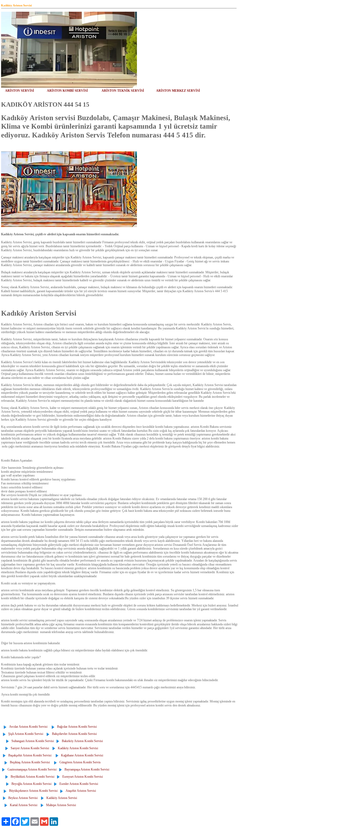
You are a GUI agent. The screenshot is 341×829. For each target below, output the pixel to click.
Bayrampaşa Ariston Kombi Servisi (86, 769)
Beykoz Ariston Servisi (22, 798)
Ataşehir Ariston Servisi (80, 791)
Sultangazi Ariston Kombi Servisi (32, 741)
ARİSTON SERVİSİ (19, 91)
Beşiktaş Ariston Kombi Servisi (29, 762)
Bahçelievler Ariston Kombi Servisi (73, 734)
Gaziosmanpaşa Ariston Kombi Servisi (31, 769)
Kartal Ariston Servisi (22, 805)
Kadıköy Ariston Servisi (61, 798)
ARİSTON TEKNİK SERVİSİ (123, 91)
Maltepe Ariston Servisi (60, 805)
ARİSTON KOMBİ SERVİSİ (67, 91)
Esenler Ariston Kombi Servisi (78, 784)
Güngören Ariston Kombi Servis (79, 762)
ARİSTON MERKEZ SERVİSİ (178, 91)
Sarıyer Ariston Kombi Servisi (29, 748)
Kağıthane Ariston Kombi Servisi (81, 755)
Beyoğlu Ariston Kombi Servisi (30, 784)
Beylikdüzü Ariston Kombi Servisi (31, 776)
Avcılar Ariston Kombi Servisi (29, 726)
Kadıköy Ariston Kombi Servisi (77, 748)
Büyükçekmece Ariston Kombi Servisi (32, 791)
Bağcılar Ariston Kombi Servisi (76, 726)
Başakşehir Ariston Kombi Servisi (31, 755)
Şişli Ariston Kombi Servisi (25, 734)
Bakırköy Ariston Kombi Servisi (81, 741)
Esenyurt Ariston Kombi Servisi (82, 776)
